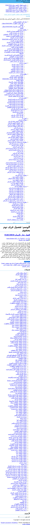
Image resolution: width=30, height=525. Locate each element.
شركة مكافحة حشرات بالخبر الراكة (13, 58)
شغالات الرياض (22, 120)
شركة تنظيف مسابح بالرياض (15, 197)
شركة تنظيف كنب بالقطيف (15, 86)
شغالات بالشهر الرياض (20, 399)
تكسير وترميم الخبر (21, 304)
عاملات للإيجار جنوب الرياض (19, 456)
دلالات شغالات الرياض (17, 135)
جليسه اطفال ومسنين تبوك (19, 330)
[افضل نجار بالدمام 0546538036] (24, 240)
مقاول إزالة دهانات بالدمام (19, 486)
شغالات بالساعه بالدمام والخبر (18, 391)
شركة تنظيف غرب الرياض (16, 189)
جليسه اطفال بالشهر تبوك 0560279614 (16, 5)
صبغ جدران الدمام (22, 417)
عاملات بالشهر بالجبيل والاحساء (18, 445)
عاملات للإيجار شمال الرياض (19, 458)
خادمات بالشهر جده (21, 349)
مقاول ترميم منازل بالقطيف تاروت (17, 488)
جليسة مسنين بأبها (22, 328)
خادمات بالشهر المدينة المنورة (18, 341)
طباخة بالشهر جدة (22, 421)
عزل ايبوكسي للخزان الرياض (15, 166)
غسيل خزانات (23, 63)
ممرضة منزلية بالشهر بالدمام (18, 493)
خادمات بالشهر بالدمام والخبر (18, 342)
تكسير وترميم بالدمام (21, 306)
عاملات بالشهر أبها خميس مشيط (18, 437)
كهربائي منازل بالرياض (17, 115)
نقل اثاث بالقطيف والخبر (20, 22)
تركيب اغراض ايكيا (22, 284)
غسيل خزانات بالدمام (17, 64)
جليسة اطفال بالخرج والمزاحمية (18, 317)
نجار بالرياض (19, 161)
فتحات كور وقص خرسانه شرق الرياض (16, 472)
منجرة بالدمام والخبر (21, 496)
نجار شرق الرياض (18, 158)
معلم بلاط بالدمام (18, 208)
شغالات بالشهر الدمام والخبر (19, 398)
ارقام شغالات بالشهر (17, 131)
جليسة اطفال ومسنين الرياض (18, 320)
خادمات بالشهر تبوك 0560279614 (18, 8)
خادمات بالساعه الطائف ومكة (18, 338)
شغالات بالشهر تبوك (21, 410)
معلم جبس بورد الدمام (17, 211)
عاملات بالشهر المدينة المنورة (18, 443)
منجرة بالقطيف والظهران (20, 497)
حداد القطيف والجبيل (21, 334)
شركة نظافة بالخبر (21, 379)
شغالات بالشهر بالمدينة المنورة (18, 407)
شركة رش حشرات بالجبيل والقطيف (13, 34)
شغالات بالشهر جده (21, 412)
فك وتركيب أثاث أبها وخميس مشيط (17, 477)
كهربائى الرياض (22, 480)
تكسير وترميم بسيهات (21, 307)
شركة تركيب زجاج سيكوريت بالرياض (13, 200)
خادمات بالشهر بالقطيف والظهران (17, 345)
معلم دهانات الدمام (18, 216)
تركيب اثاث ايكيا (22, 282)
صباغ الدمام (20, 113)
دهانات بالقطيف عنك (21, 360)
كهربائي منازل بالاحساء (20, 481)
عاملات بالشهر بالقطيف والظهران (17, 448)
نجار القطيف (23, 502)
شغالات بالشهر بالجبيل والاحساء (18, 401)
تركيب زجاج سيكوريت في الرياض (14, 199)
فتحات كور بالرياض (18, 153)
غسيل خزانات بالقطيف (17, 71)
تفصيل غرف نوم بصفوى (11, 263)
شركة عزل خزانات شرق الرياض (14, 148)
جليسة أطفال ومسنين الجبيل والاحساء (16, 314)
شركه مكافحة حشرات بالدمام (15, 31)
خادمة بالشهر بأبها (22, 353)
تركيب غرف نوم (22, 293)
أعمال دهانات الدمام (21, 274)
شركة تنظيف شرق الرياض (16, 188)
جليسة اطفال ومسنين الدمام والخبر (17, 319)
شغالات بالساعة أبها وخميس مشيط (17, 380)
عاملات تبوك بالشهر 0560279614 (18, 6)
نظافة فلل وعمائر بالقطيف (15, 88)
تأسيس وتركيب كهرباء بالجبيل (18, 281)
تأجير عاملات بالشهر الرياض (15, 123)
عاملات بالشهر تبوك (21, 451)
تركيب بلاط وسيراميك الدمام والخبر (17, 287)
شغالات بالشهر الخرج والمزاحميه (18, 396)
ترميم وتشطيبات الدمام (20, 300)
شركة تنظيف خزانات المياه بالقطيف (13, 91)
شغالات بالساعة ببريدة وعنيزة (18, 385)
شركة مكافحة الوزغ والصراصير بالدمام (12, 45)
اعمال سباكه (23, 276)
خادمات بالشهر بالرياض (16, 75)
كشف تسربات (23, 97)
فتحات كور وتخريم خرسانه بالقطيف (17, 467)
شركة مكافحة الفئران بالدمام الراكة (13, 60)
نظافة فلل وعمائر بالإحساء (16, 82)
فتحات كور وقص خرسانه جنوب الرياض (16, 470)
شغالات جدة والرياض (21, 175)
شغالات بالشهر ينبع (21, 413)
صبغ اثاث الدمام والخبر (20, 415)
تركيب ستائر (23, 292)
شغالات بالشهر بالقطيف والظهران (17, 406)
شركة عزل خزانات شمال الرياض (14, 167)
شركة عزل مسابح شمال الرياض (14, 162)
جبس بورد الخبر (22, 311)
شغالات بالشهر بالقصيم (20, 404)
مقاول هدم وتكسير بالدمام (19, 489)
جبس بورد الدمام (22, 312)
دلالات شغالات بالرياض (17, 184)
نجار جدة (21, 173)
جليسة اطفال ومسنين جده (19, 325)
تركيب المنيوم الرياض (21, 285)
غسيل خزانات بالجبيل (17, 66)
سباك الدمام (20, 213)
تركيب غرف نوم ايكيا (21, 295)
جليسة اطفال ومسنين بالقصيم (18, 322)
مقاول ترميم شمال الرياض (16, 159)
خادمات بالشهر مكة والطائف (19, 350)
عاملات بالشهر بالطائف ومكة (19, 447)
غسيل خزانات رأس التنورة (16, 72)
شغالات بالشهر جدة (18, 177)
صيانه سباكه (23, 418)
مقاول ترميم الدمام (18, 112)
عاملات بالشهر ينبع (21, 455)
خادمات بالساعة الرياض (20, 336)
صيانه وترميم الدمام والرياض (19, 109)
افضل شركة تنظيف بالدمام (15, 96)
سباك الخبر (20, 215)
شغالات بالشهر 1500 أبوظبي (15, 178)
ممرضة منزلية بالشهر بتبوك (19, 494)
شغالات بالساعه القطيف (20, 390)
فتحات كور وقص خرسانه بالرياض (17, 469)
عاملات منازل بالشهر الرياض (15, 140)
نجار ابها (24, 500)
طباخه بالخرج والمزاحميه (20, 429)
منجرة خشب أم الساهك (20, 499)
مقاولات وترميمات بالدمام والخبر (18, 202)
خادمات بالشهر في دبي (17, 183)
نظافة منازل (23, 74)
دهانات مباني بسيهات (21, 361)
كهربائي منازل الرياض (17, 145)
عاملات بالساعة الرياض (20, 432)
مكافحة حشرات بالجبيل (16, 41)
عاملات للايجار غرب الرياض (19, 461)
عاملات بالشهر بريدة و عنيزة (19, 450)
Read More (27, 261)
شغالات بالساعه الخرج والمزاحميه (17, 388)
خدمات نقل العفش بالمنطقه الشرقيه (16, 356)
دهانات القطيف (22, 358)
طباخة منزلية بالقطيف (20, 426)
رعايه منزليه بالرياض (21, 371)
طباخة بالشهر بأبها (22, 420)
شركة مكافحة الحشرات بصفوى (14, 36)
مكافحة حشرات (22, 29)
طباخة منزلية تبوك (21, 428)
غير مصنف (24, 464)
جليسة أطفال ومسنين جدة (19, 315)
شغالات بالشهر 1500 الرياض (15, 121)
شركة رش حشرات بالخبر (16, 33)
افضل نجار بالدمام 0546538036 (17, 235)
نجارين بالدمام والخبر (24, 263)
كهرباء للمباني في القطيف (19, 478)
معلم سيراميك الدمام (17, 205)
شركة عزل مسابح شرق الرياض (14, 164)
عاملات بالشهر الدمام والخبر (19, 440)
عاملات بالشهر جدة (18, 180)
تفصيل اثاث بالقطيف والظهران (18, 303)
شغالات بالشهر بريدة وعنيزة (19, 409)
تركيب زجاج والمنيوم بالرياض (19, 290)
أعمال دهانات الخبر (21, 273)
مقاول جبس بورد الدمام (16, 210)
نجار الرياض (20, 151)
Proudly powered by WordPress (9, 522)
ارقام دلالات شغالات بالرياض (15, 126)
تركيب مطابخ (23, 296)
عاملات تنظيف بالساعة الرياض (14, 132)
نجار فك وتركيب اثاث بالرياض (19, 507)
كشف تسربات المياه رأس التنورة (14, 105)
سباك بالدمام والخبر (21, 374)
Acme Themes (26, 524)
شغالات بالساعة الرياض (16, 139)
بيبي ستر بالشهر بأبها (21, 279)
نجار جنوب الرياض (18, 156)
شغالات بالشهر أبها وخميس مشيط (17, 394)
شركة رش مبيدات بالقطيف (15, 44)
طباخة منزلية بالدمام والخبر (19, 423)
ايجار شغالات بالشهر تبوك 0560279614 (16, 11)
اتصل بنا (24, 118)
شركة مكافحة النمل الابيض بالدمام (13, 50)
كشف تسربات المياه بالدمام (15, 99)
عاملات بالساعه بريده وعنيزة (19, 436)
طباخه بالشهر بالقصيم (20, 431)
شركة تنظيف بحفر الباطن (16, 194)
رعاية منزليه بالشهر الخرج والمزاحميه (16, 369)
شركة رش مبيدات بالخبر (16, 61)
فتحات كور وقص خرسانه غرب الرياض (16, 475)
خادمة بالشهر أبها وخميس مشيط (18, 352)
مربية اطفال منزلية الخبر (20, 485)
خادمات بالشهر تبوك (21, 347)
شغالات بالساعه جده (21, 393)
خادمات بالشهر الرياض (20, 339)
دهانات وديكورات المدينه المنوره (18, 363)
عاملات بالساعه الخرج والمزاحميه (17, 434)
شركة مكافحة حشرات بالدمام (15, 42)
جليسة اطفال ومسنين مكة (19, 326)
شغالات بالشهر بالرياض (17, 129)
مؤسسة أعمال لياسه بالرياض (19, 483)
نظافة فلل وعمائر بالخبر (16, 83)
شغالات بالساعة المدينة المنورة (18, 383)
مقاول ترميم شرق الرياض (16, 143)
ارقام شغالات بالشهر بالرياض (15, 124)
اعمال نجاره (23, 277)
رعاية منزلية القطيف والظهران (18, 366)
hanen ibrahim (10, 238)
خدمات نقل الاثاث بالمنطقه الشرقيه (17, 355)
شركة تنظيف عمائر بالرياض (15, 196)
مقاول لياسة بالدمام (17, 207)
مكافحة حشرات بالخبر (17, 47)
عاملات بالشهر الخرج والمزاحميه (18, 439)
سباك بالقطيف (23, 375)
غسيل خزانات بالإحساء (17, 69)
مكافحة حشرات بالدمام (16, 37)
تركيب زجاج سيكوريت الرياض (18, 288)
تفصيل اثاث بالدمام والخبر (19, 301)
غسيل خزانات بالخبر (17, 67)
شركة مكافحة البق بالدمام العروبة (14, 55)
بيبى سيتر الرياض (18, 128)
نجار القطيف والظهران (20, 504)
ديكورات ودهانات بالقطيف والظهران (17, 364)
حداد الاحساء (23, 331)
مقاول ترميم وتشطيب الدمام (15, 219)
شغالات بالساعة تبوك (21, 387)
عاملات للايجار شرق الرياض (19, 459)
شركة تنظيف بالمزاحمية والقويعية (17, 377)
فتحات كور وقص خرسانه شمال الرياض (16, 474)
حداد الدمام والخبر (22, 333)
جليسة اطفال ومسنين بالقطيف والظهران (15, 323)
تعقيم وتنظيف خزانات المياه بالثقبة (13, 94)
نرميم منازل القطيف (21, 510)
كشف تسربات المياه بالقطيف (15, 107)
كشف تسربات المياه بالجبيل (15, 101)
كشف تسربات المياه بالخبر (16, 104)
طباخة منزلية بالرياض (21, 425)
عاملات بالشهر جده (21, 453)
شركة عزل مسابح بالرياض (16, 170)
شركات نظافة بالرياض (20, 186)
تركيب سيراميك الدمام (17, 110)
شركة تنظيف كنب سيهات (16, 85)
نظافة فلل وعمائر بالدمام (16, 77)
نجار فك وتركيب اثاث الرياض (19, 505)
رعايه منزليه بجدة (22, 372)
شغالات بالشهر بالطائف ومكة (18, 402)
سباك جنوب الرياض (18, 147)
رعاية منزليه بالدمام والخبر (19, 368)
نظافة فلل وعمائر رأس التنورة (15, 93)
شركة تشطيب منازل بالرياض (15, 172)
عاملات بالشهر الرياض (20, 442)
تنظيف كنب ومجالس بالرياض (19, 309)
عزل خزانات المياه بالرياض (16, 150)
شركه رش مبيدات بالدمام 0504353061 (12, 39)
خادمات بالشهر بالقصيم (20, 344)
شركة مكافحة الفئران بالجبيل (15, 48)
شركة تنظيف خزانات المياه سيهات (13, 90)
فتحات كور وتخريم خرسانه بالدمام (17, 466)
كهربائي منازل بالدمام (17, 116)
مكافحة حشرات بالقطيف (16, 56)
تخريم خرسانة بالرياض (17, 154)
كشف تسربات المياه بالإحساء (15, 102)
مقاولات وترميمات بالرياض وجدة (18, 142)
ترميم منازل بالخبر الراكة (20, 298)
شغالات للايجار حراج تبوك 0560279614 (16, 10)
